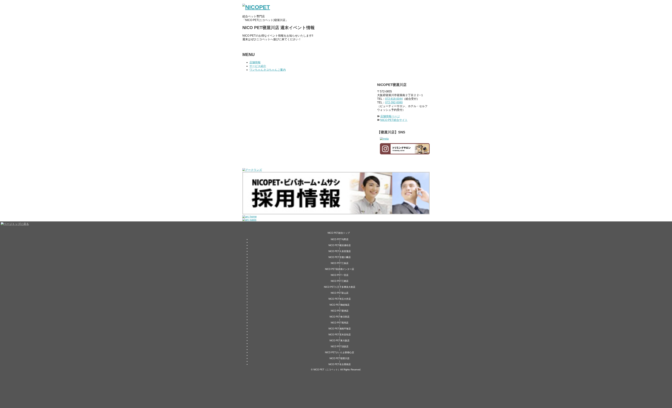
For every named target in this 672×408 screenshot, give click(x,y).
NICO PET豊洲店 (339, 310)
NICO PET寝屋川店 (339, 358)
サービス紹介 (257, 66)
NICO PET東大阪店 (339, 340)
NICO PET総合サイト (394, 119)
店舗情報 (255, 62)
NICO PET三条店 (339, 263)
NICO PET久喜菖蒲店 (339, 251)
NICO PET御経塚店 (339, 305)
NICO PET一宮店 (339, 275)
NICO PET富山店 (339, 293)
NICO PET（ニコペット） (326, 369)
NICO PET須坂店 (339, 346)
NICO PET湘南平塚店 (339, 328)
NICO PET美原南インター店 (339, 269)
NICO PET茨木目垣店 (339, 334)
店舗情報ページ (390, 116)
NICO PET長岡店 (339, 322)
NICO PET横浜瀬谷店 (339, 245)
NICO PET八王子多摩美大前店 (339, 287)
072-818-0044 (394, 98)
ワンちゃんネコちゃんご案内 (267, 69)
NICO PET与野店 (339, 239)
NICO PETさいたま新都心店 (339, 352)
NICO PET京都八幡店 (339, 257)
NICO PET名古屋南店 (339, 364)
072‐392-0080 (394, 102)
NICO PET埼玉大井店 (339, 299)
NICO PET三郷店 (339, 281)
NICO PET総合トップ (339, 233)
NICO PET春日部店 (339, 316)
